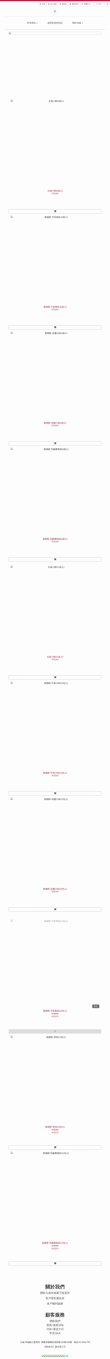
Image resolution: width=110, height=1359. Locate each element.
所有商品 (31, 23)
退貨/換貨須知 (55, 1325)
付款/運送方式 (55, 1329)
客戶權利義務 (55, 1303)
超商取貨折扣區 (55, 23)
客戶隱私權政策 (55, 1298)
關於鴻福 (77, 23)
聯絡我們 (55, 1321)
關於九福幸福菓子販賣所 (55, 1293)
